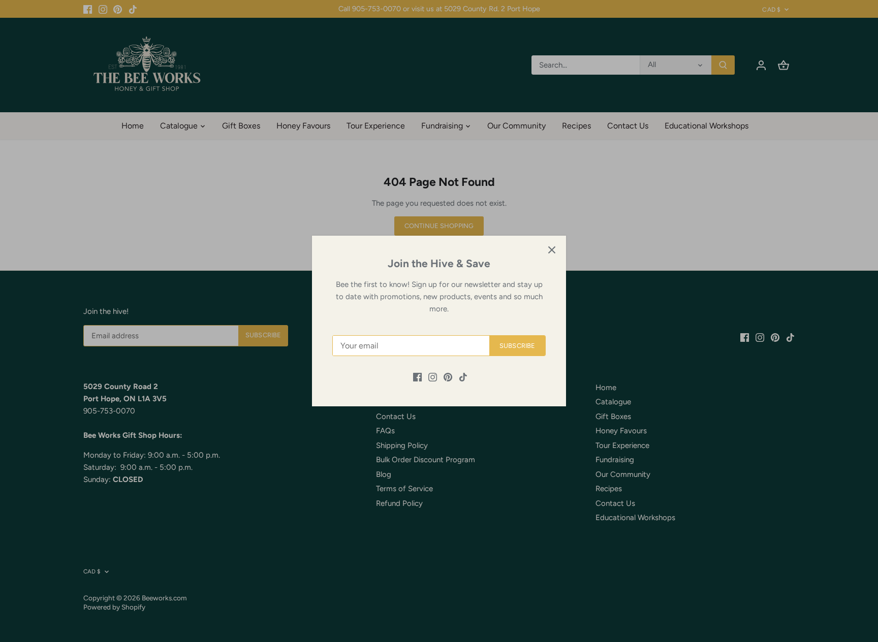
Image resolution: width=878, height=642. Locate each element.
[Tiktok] (463, 376)
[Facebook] (417, 376)
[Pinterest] (448, 376)
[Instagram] (432, 376)
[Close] (552, 250)
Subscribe (517, 345)
